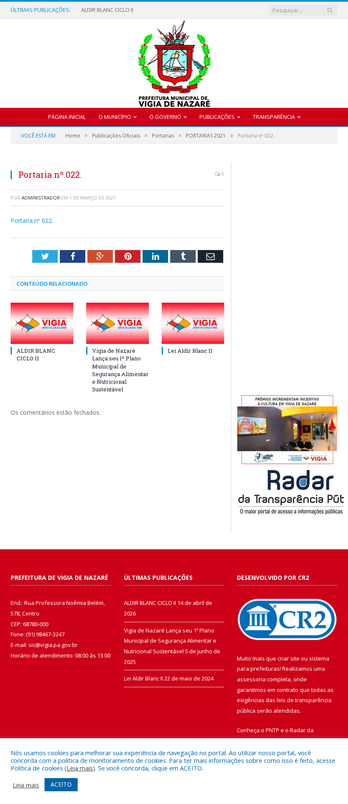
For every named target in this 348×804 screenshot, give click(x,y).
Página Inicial (67, 117)
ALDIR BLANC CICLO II (107, 10)
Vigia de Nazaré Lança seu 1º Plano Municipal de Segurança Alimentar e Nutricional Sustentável (120, 370)
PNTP (272, 730)
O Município (114, 117)
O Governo (165, 117)
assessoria (251, 679)
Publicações (217, 117)
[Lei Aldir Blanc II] (193, 323)
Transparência (274, 117)
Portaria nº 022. (32, 220)
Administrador (41, 197)
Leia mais (80, 768)
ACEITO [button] (61, 784)
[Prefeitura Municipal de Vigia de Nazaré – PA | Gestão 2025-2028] (174, 61)
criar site (289, 658)
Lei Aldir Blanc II (190, 350)
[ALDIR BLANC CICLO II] (42, 323)
